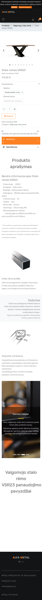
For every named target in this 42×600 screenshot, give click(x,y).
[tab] (21, 147)
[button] (9, 65)
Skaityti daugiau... (25, 7)
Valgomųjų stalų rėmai (22, 26)
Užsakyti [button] (9, 116)
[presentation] (3, 50)
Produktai (5, 26)
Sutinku (14, 7)
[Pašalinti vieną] (4, 109)
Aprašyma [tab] (9, 140)
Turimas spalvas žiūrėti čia (30, 318)
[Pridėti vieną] (15, 109)
